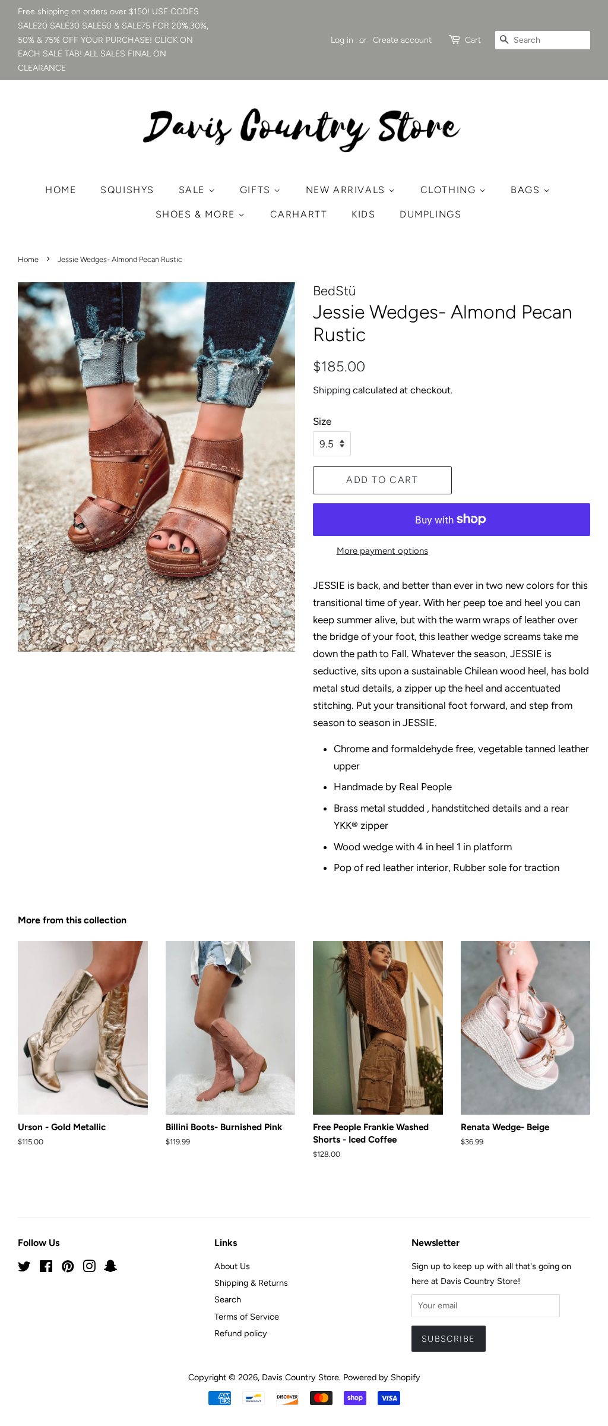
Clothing (449, 189)
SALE (193, 189)
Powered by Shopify (381, 1377)
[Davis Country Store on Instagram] (89, 1268)
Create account (402, 40)
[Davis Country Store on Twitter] (24, 1268)
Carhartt (299, 214)
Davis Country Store (300, 1377)
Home (60, 189)
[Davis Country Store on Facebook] (46, 1268)
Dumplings (430, 214)
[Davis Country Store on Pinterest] (67, 1268)
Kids (363, 214)
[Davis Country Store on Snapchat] (110, 1268)
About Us (232, 1266)
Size (322, 421)
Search (227, 1299)
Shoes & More (197, 214)
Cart (473, 40)
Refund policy (240, 1333)
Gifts (257, 189)
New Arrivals (347, 189)
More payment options (382, 550)
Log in (342, 40)
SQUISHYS (127, 189)
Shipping (331, 390)
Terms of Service (246, 1316)
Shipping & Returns (251, 1282)
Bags (527, 189)
